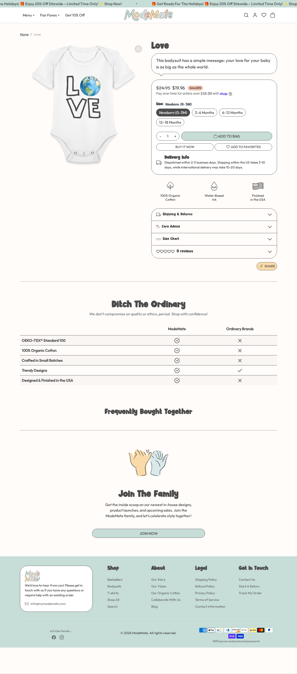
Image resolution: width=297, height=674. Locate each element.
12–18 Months (170, 122)
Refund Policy (205, 586)
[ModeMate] (148, 14)
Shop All (113, 600)
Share (270, 266)
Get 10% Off (75, 15)
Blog (154, 606)
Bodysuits (114, 586)
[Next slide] (276, 423)
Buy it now (184, 147)
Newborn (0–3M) (173, 112)
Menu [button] (27, 15)
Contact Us (247, 579)
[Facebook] (54, 637)
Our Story (158, 579)
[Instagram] (62, 637)
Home (24, 34)
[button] (246, 15)
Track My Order (250, 593)
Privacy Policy (205, 593)
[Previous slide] (20, 423)
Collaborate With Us (166, 600)
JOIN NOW (148, 533)
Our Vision (158, 586)
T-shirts (113, 593)
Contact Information (210, 606)
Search (112, 606)
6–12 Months (232, 112)
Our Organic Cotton (165, 593)
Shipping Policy (206, 579)
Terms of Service (207, 600)
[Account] (255, 15)
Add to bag (228, 136)
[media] (83, 104)
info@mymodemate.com (48, 604)
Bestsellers (115, 579)
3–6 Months (204, 112)
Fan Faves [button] (48, 15)
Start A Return (249, 586)
